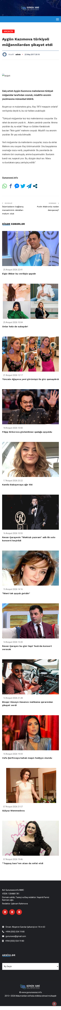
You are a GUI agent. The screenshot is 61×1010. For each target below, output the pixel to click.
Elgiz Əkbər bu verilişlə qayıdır (19, 273)
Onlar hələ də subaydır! (15, 326)
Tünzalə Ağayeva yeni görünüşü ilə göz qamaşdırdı (30, 379)
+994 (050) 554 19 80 (15, 932)
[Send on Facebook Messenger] (16, 186)
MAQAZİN (8, 31)
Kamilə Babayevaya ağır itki (17, 484)
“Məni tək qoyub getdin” (16, 593)
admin (18, 54)
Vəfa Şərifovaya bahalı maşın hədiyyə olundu (27, 758)
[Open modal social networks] (35, 186)
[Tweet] (22, 186)
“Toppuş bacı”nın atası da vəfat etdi (22, 863)
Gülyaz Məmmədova (13, 810)
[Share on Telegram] (29, 186)
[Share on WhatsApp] (4, 186)
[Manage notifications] (54, 1004)
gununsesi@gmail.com (16, 936)
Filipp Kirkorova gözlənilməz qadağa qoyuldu (27, 432)
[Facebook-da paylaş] (10, 186)
